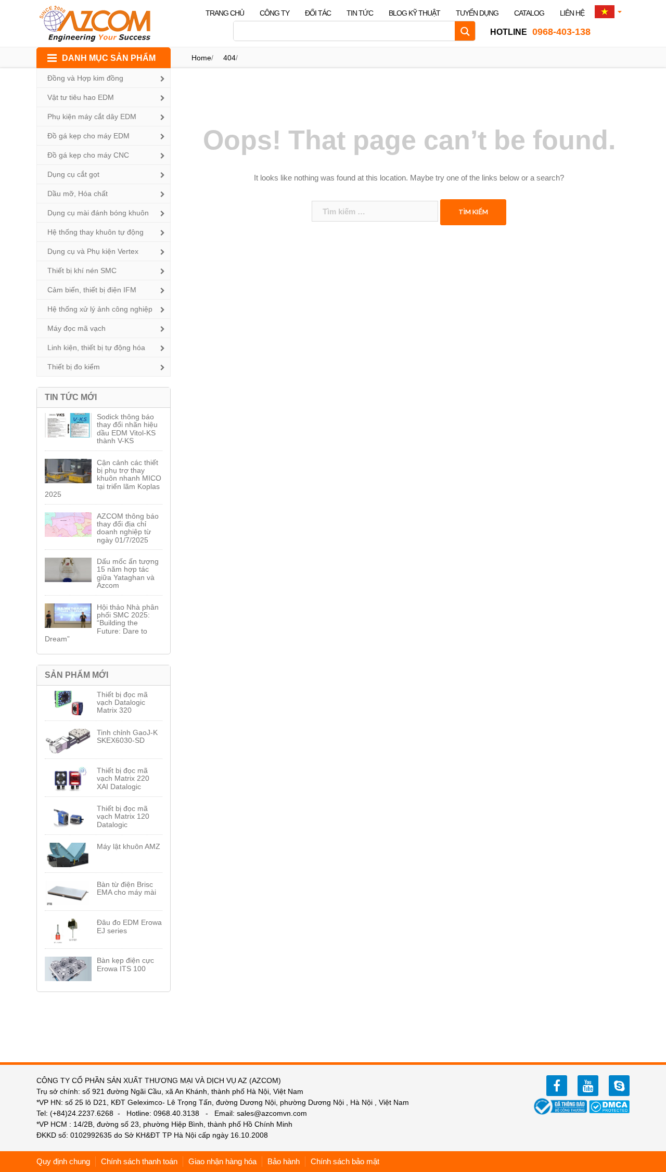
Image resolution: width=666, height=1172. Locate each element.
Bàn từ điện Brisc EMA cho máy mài (126, 888)
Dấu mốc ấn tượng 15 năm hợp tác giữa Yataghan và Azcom (128, 573)
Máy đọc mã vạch (76, 328)
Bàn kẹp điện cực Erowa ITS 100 (125, 964)
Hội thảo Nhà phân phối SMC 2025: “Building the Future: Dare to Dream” (102, 623)
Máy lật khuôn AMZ (128, 846)
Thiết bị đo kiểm (73, 367)
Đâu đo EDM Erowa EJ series (129, 926)
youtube (588, 1085)
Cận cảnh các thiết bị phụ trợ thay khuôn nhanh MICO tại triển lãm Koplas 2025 (103, 478)
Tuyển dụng (477, 13)
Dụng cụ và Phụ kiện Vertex (92, 251)
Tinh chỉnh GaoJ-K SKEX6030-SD (127, 736)
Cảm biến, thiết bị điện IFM (91, 290)
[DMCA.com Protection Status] (609, 1106)
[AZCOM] (101, 23)
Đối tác (318, 13)
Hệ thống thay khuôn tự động (95, 232)
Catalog (529, 13)
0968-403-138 (540, 32)
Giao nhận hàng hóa (222, 1161)
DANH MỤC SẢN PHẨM (109, 58)
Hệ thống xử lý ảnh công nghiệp (99, 309)
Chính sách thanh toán (139, 1161)
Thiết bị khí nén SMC (82, 270)
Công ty (274, 13)
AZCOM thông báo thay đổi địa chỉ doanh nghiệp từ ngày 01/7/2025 (128, 528)
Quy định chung (63, 1161)
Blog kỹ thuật (414, 13)
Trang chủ (225, 13)
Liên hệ (572, 13)
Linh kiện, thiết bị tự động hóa (96, 347)
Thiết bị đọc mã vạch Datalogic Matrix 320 (122, 702)
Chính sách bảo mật (345, 1161)
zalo (619, 1085)
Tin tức (360, 13)
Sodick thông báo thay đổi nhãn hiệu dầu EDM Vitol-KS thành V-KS (127, 429)
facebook (556, 1085)
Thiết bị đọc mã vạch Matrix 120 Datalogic (123, 816)
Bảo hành (283, 1161)
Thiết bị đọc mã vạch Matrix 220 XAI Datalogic (123, 778)
